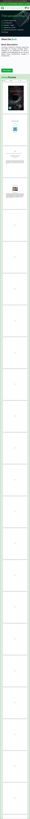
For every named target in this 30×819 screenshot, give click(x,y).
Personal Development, (10, 30)
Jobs (21, 4)
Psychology (4, 32)
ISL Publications (7, 23)
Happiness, (21, 30)
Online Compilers (12, 4)
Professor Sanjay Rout (9, 20)
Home (4, 4)
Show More (7, 71)
